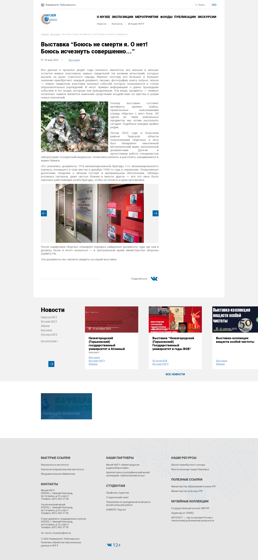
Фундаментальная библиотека (58, 473)
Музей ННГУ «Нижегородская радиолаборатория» (122, 466)
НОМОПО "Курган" (116, 509)
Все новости (175, 374)
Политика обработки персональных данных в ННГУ (61, 544)
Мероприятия (146, 17)
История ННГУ (136, 23)
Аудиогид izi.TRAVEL (182, 513)
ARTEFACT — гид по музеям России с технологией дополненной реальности (192, 519)
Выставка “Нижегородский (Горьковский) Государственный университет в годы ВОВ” (173, 343)
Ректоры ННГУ (49, 334)
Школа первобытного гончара (188, 464)
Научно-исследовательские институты (62, 469)
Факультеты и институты (55, 464)
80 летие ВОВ (159, 360)
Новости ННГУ (49, 317)
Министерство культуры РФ (186, 491)
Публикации (185, 17)
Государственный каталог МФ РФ (190, 508)
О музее (103, 17)
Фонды (166, 17)
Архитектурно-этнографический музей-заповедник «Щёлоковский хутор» (128, 474)
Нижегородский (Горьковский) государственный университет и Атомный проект (107, 345)
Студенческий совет (117, 497)
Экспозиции (122, 17)
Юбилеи (45, 325)
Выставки (74, 60)
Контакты (117, 23)
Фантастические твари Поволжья (190, 469)
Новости (101, 23)
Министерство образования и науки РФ (193, 486)
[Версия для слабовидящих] (213, 4)
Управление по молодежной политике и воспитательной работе (128, 504)
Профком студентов (117, 492)
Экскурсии (207, 17)
